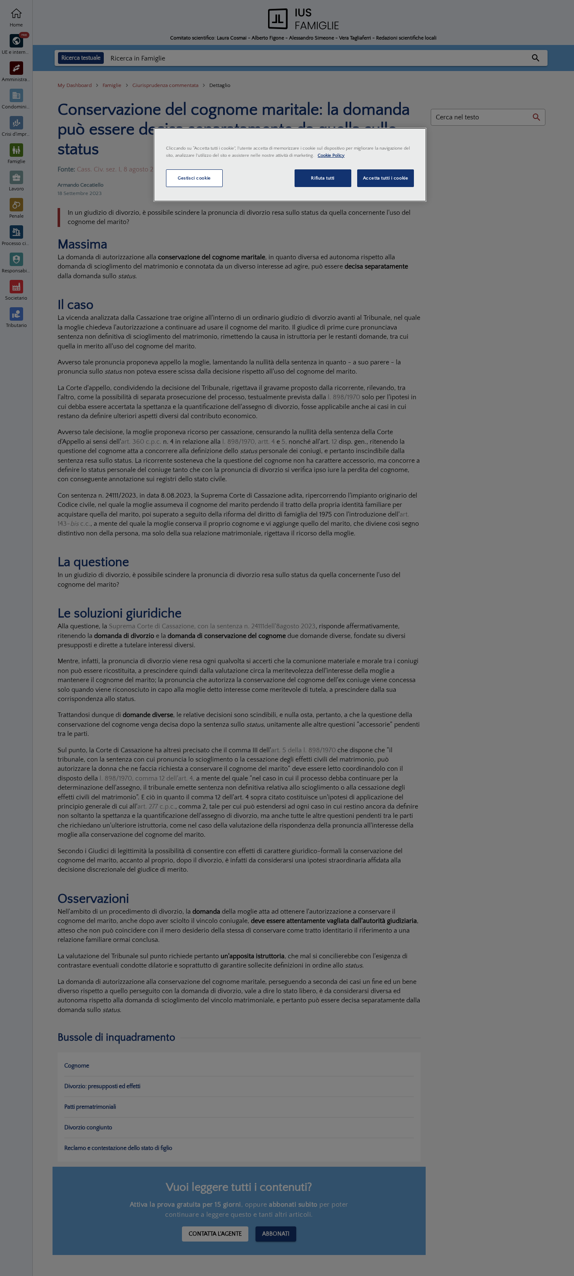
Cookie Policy (331, 155)
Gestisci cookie (194, 178)
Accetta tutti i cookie (385, 178)
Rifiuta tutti (322, 178)
